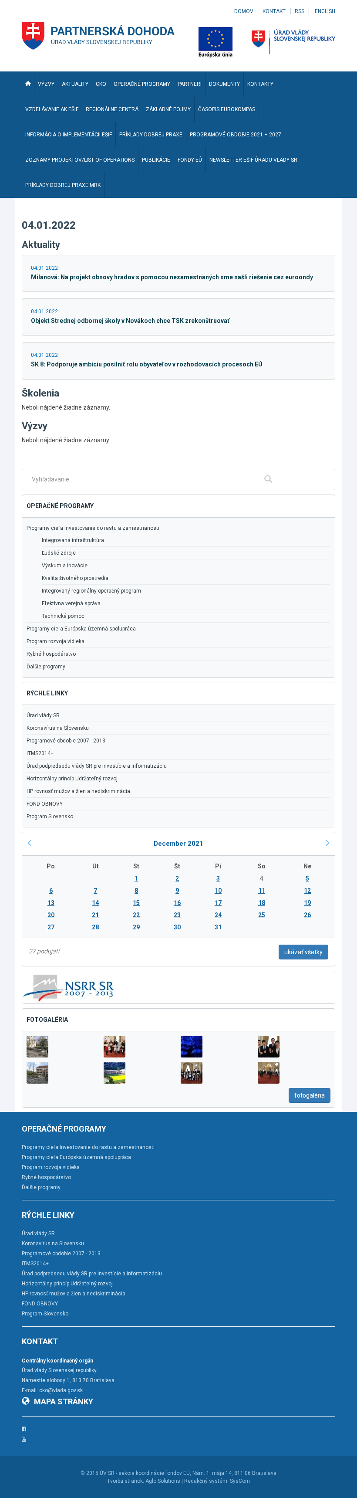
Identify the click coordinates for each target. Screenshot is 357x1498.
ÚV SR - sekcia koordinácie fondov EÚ (145, 1473)
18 (261, 902)
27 (50, 927)
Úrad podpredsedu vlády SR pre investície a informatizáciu (97, 766)
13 (50, 902)
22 (136, 915)
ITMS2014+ (40, 753)
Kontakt (274, 11)
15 (136, 902)
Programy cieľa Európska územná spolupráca (81, 629)
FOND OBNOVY (45, 804)
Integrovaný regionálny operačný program (91, 591)
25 (261, 915)
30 (177, 927)
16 (177, 902)
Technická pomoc (63, 616)
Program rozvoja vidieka (55, 641)
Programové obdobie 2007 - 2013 (66, 741)
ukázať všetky (303, 952)
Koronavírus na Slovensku (58, 728)
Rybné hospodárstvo (51, 654)
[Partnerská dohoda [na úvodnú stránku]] (98, 36)
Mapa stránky (63, 1401)
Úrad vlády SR (43, 715)
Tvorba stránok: (125, 1481)
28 (95, 927)
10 (218, 890)
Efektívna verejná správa (71, 603)
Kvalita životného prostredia (75, 578)
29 (136, 927)
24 (218, 915)
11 (261, 890)
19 (307, 902)
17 (218, 902)
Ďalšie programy (46, 667)
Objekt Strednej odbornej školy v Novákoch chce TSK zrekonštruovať (130, 320)
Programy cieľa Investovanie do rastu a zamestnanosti (93, 528)
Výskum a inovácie (65, 566)
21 (95, 915)
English (325, 11)
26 (307, 915)
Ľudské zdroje (59, 553)
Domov (243, 11)
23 (177, 915)
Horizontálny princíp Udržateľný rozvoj (72, 779)
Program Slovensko (50, 816)
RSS (299, 11)
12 (307, 890)
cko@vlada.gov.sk (61, 1390)
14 (95, 902)
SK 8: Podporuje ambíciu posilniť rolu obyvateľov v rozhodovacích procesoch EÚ (147, 364)
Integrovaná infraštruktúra (73, 540)
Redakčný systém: (206, 1481)
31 (218, 927)
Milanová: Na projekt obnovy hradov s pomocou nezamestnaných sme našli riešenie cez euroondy (172, 277)
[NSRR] (68, 986)
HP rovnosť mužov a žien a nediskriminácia (78, 791)
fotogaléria (309, 1095)
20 (50, 915)
